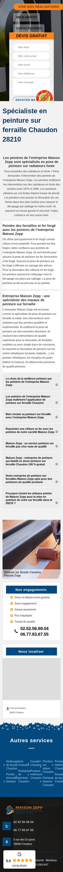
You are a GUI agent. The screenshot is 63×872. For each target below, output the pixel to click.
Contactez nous (28, 28)
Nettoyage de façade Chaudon (8, 765)
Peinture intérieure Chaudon (57, 765)
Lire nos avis (19, 865)
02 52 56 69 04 (23, 822)
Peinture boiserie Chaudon (45, 781)
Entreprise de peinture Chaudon (20, 776)
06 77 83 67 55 (23, 830)
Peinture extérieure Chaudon (32, 774)
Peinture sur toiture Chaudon (45, 766)
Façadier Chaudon (32, 763)
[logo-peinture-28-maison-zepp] (31, 810)
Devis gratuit (26, 17)
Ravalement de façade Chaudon (57, 778)
